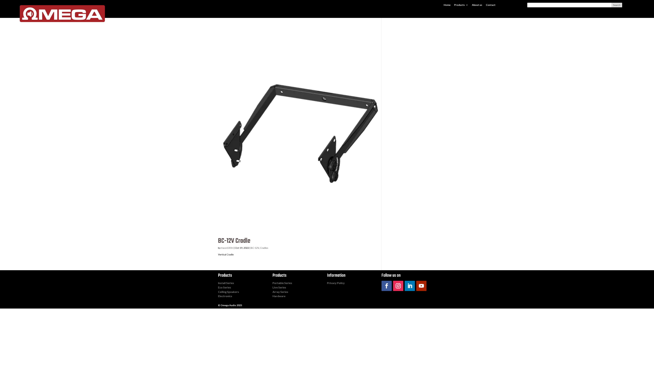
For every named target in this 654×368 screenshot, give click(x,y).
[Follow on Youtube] (421, 286)
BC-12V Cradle (234, 241)
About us (477, 5)
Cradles (264, 247)
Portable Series (282, 283)
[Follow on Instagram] (398, 286)
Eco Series (224, 287)
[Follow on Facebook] (387, 286)
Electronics (225, 296)
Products (459, 5)
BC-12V (255, 247)
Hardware (278, 296)
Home (447, 5)
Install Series (226, 283)
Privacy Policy (336, 283)
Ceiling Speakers (228, 291)
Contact (490, 5)
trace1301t (227, 247)
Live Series (279, 287)
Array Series (280, 291)
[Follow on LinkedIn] (410, 286)
